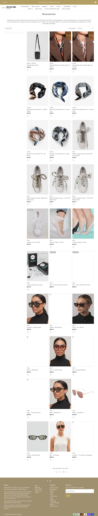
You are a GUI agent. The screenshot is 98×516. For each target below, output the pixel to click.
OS (28, 69)
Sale (74, 6)
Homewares (67, 6)
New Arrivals (25, 6)
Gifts (58, 6)
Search (37, 492)
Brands (44, 6)
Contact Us (38, 490)
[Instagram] (50, 481)
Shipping (37, 487)
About (30, 8)
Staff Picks (38, 8)
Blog (36, 485)
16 (63, 472)
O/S (73, 160)
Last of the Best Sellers (51, 8)
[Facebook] (47, 481)
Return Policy (38, 489)
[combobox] (16, 2)
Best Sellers (35, 6)
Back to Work (66, 8)
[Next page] (66, 472)
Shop (51, 6)
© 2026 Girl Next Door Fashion (13, 514)
